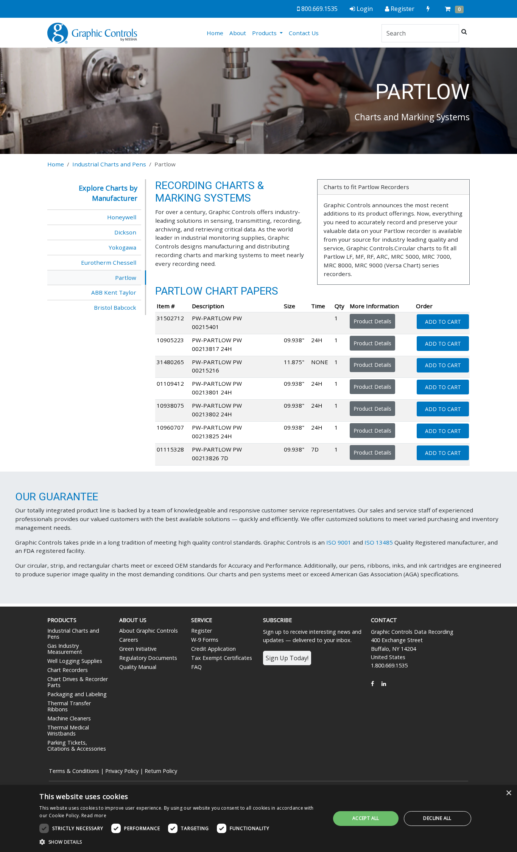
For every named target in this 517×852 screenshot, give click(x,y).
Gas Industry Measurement (64, 648)
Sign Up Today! (287, 658)
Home (216, 33)
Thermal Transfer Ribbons (69, 706)
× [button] (508, 793)
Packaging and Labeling (77, 694)
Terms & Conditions (74, 770)
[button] (180, 841)
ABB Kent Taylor (113, 292)
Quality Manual (137, 666)
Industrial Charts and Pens (109, 164)
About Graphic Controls (148, 630)
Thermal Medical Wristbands (68, 730)
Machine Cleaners (69, 718)
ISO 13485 (378, 542)
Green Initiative (138, 648)
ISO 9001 (338, 542)
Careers (128, 639)
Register (201, 630)
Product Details (372, 321)
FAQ (196, 666)
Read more (93, 815)
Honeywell (121, 217)
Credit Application (213, 648)
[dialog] (258, 818)
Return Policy (161, 770)
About (237, 33)
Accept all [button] (365, 818)
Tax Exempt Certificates (221, 657)
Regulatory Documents (148, 657)
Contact (384, 620)
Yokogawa (122, 247)
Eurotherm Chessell (108, 262)
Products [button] (265, 33)
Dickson (125, 232)
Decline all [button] (437, 818)
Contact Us (304, 33)
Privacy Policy (122, 770)
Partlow (125, 277)
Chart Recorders (67, 670)
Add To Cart (443, 321)
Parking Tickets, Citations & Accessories (76, 745)
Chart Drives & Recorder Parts (77, 682)
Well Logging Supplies (74, 660)
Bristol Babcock (115, 307)
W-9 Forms (204, 639)
